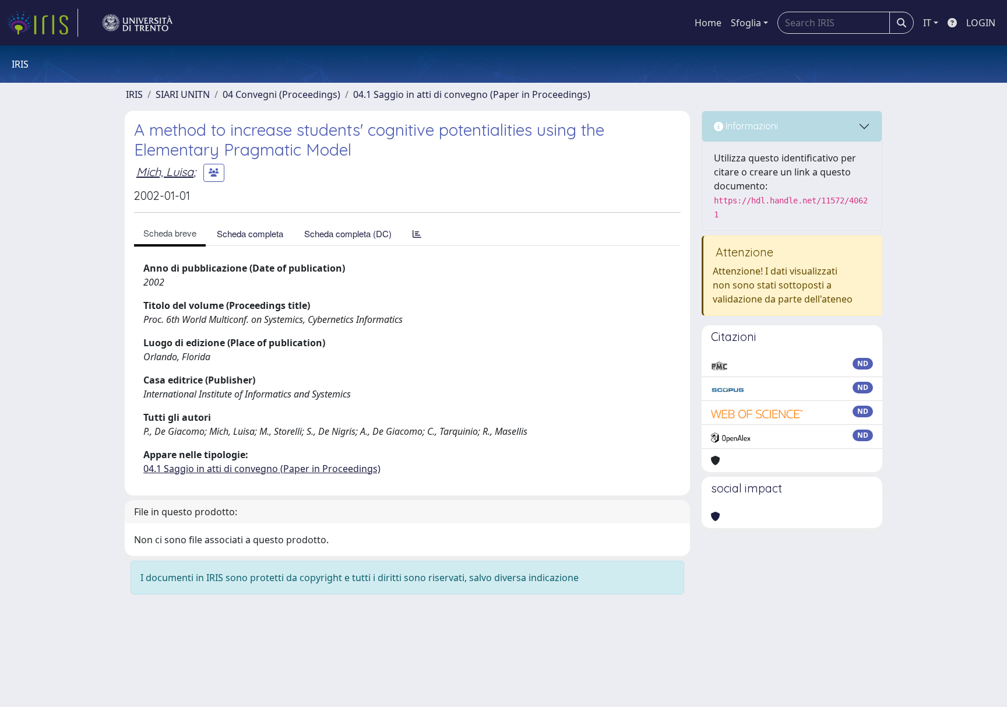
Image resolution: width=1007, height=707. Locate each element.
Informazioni (750, 126)
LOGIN (980, 22)
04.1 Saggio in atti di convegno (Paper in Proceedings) (471, 94)
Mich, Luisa (164, 171)
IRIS (134, 94)
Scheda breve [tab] (169, 233)
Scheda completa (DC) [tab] (348, 233)
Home (708, 22)
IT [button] (927, 22)
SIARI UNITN (183, 94)
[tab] (417, 233)
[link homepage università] (137, 23)
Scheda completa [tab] (250, 233)
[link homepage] (42, 23)
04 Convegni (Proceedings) (281, 94)
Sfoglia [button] (746, 22)
